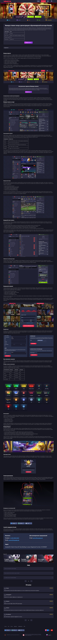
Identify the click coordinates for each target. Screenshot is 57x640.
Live (8, 626)
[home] (7, 1)
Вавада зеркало (28, 42)
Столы (12, 626)
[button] (56, 11)
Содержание (20, 626)
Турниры (15, 626)
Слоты (5, 626)
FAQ (24, 626)
